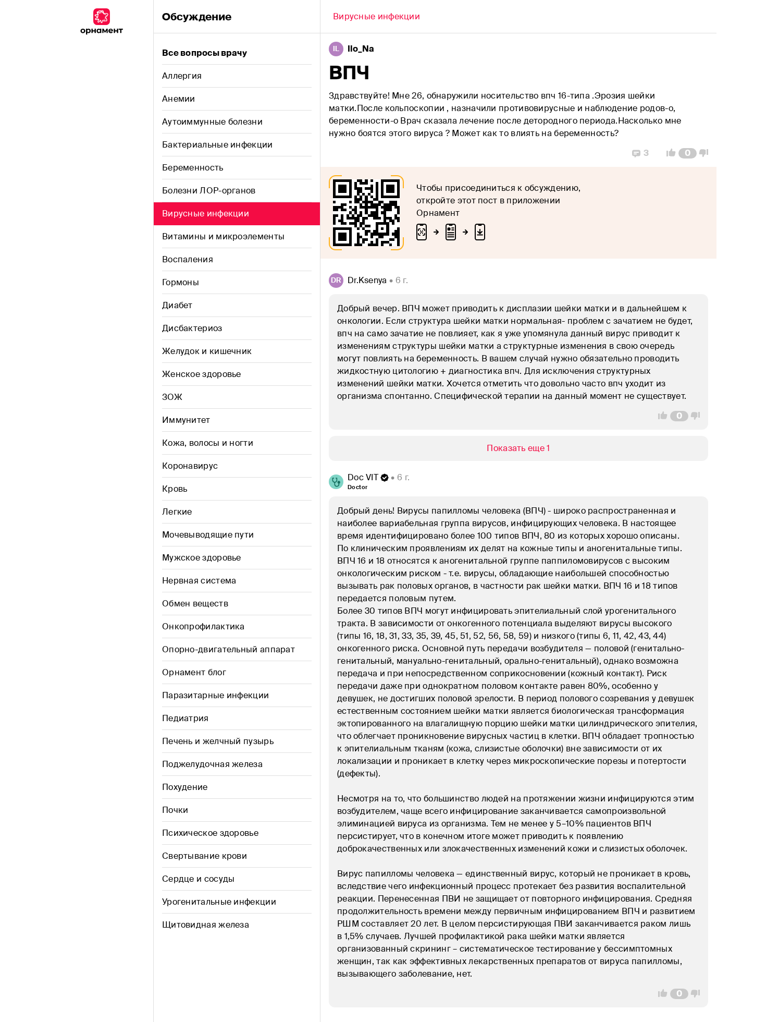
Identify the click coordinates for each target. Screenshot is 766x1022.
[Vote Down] (706, 153)
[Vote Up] (668, 153)
